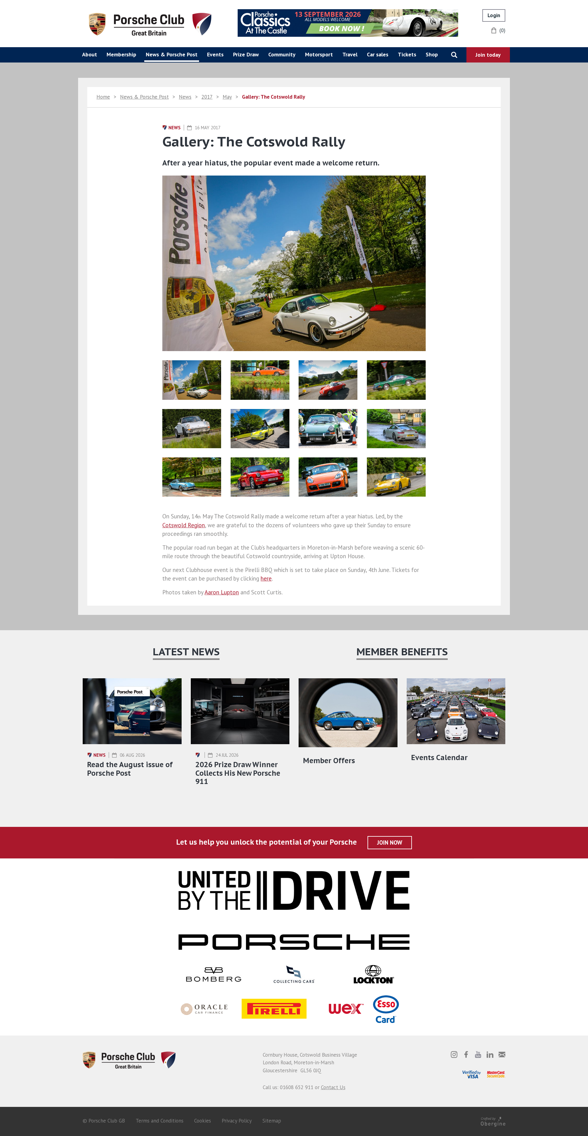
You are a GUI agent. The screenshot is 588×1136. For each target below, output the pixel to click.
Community (282, 54)
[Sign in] (493, 15)
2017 (207, 96)
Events (215, 54)
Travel (349, 54)
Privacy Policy (237, 1120)
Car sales (377, 54)
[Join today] (488, 54)
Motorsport (319, 54)
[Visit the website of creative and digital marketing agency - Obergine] (493, 1120)
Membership (121, 54)
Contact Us (333, 1087)
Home (103, 96)
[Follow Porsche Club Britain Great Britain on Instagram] (454, 1054)
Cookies (202, 1120)
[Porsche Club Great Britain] (150, 23)
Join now (389, 842)
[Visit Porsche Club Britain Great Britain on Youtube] (478, 1054)
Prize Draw (246, 54)
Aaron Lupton (222, 592)
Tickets (407, 54)
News (185, 96)
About (89, 54)
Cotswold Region (183, 525)
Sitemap (271, 1120)
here (266, 578)
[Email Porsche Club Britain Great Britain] (502, 1054)
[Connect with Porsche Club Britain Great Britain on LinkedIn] (490, 1054)
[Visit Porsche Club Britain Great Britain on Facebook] (466, 1054)
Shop (432, 54)
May (227, 96)
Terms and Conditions (159, 1120)
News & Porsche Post (172, 54)
